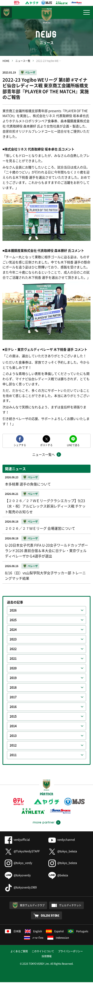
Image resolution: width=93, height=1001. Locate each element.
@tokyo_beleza (67, 851)
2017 (13, 697)
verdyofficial (22, 840)
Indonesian (62, 937)
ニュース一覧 (22, 61)
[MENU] (86, 12)
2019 (13, 678)
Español (59, 931)
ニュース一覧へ (43, 454)
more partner (43, 822)
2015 (13, 716)
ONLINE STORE (50, 915)
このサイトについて (43, 951)
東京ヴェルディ (6, 12)
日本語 (17, 931)
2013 (13, 735)
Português (82, 931)
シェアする (20, 444)
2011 (13, 755)
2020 (13, 668)
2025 (13, 620)
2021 (13, 658)
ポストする (46, 444)
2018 (13, 687)
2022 (13, 649)
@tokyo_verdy (23, 863)
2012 (13, 745)
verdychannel (66, 840)
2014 (13, 726)
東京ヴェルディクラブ (32, 905)
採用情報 (47, 956)
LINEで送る (73, 444)
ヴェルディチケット (70, 905)
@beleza (62, 875)
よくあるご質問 (19, 951)
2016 (13, 707)
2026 (13, 610)
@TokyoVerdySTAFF (27, 851)
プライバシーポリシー (70, 951)
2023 (13, 639)
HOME (5, 61)
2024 (13, 629)
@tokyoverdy (22, 875)
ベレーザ (30, 72)
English (37, 931)
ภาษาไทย (37, 937)
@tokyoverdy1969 (25, 887)
